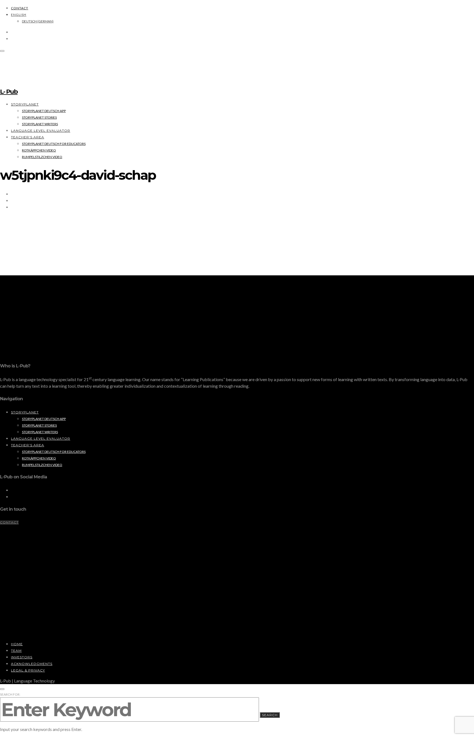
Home (17, 644)
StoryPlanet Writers (40, 124)
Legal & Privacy (28, 670)
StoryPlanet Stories (39, 117)
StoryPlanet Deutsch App (44, 111)
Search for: (10, 694)
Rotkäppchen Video (39, 150)
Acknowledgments (31, 664)
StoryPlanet (25, 104)
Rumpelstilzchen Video (42, 157)
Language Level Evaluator (40, 130)
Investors (21, 657)
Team (16, 651)
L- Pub (9, 91)
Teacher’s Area (27, 137)
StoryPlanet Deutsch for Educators (54, 144)
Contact (19, 8)
